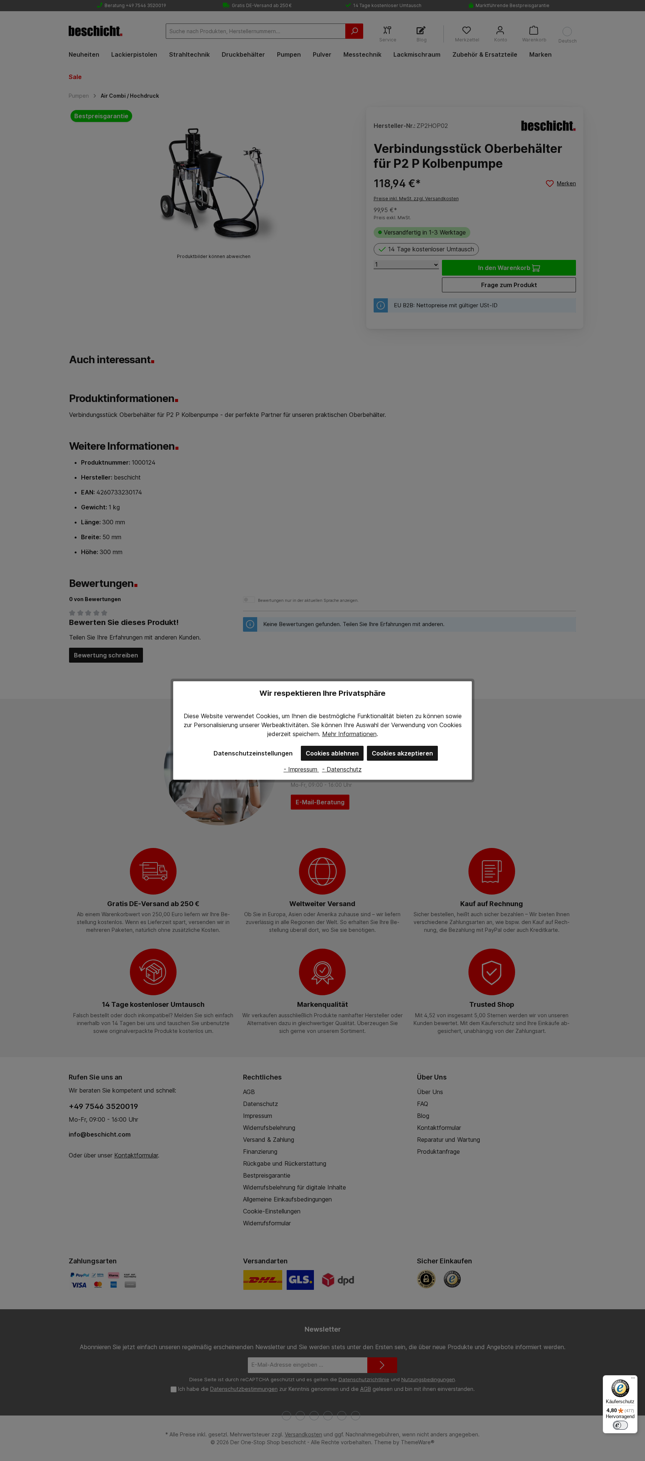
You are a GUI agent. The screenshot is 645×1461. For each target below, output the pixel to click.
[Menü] (633, 1379)
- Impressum (301, 769)
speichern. (306, 734)
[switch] (620, 1425)
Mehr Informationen (349, 734)
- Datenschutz (342, 769)
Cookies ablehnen (332, 753)
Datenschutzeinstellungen (253, 753)
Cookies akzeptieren (402, 753)
